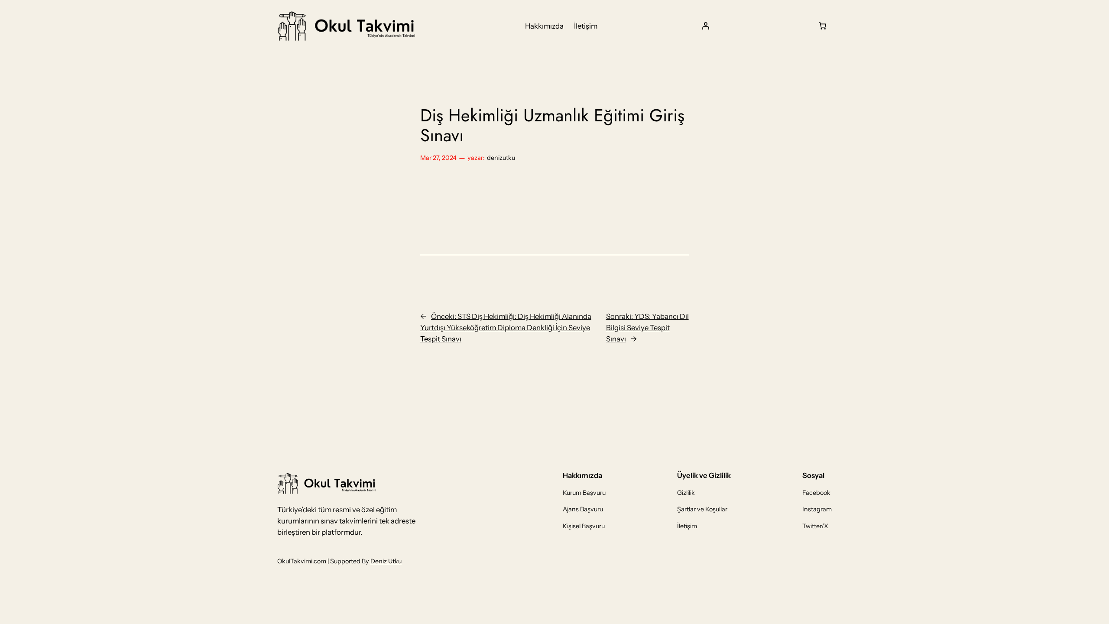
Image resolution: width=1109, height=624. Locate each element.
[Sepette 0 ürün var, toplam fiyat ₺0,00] (823, 26)
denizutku (501, 158)
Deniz (379, 561)
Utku (395, 561)
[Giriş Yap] (706, 26)
